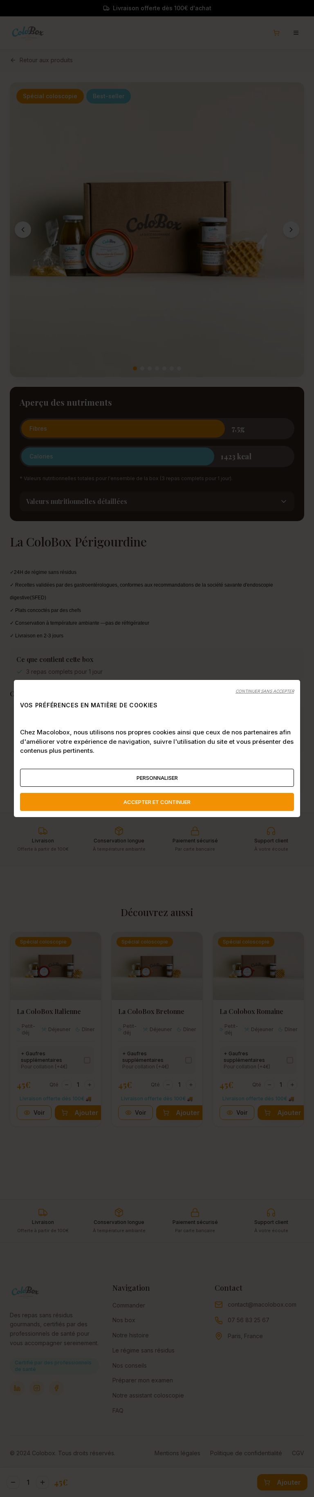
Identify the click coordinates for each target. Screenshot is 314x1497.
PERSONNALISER (157, 777)
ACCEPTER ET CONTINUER (157, 802)
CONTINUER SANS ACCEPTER (265, 691)
